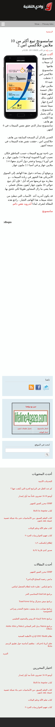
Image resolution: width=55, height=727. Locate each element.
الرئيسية (49, 31)
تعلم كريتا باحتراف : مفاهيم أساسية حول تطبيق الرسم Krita (29, 644)
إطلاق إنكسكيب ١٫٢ (43, 543)
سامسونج (47, 211)
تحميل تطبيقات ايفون (24, 428)
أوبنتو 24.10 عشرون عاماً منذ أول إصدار (35, 496)
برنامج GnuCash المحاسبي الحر (38, 594)
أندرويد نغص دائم (22, 203)
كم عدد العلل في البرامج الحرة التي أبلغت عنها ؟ (31, 488)
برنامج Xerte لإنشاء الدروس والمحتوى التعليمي (32, 618)
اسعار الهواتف (43, 432)
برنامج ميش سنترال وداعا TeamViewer (35, 601)
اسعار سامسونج (43, 428)
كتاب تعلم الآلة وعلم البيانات (40, 528)
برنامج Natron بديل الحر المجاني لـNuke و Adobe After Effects (29, 627)
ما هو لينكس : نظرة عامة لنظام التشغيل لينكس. (31, 586)
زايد (47, 50)
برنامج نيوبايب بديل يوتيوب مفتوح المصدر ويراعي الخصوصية (31, 610)
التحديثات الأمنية (45, 481)
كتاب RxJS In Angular (42, 510)
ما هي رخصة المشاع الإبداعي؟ (39, 579)
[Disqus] (26, 260)
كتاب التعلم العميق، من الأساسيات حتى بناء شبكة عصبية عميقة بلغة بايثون (28, 519)
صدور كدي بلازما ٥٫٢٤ (42, 550)
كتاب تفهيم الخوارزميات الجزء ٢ (38, 535)
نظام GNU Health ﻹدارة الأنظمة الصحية (35, 636)
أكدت (50, 54)
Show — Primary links (44, 24)
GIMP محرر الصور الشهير (41, 503)
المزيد (5, 653)
